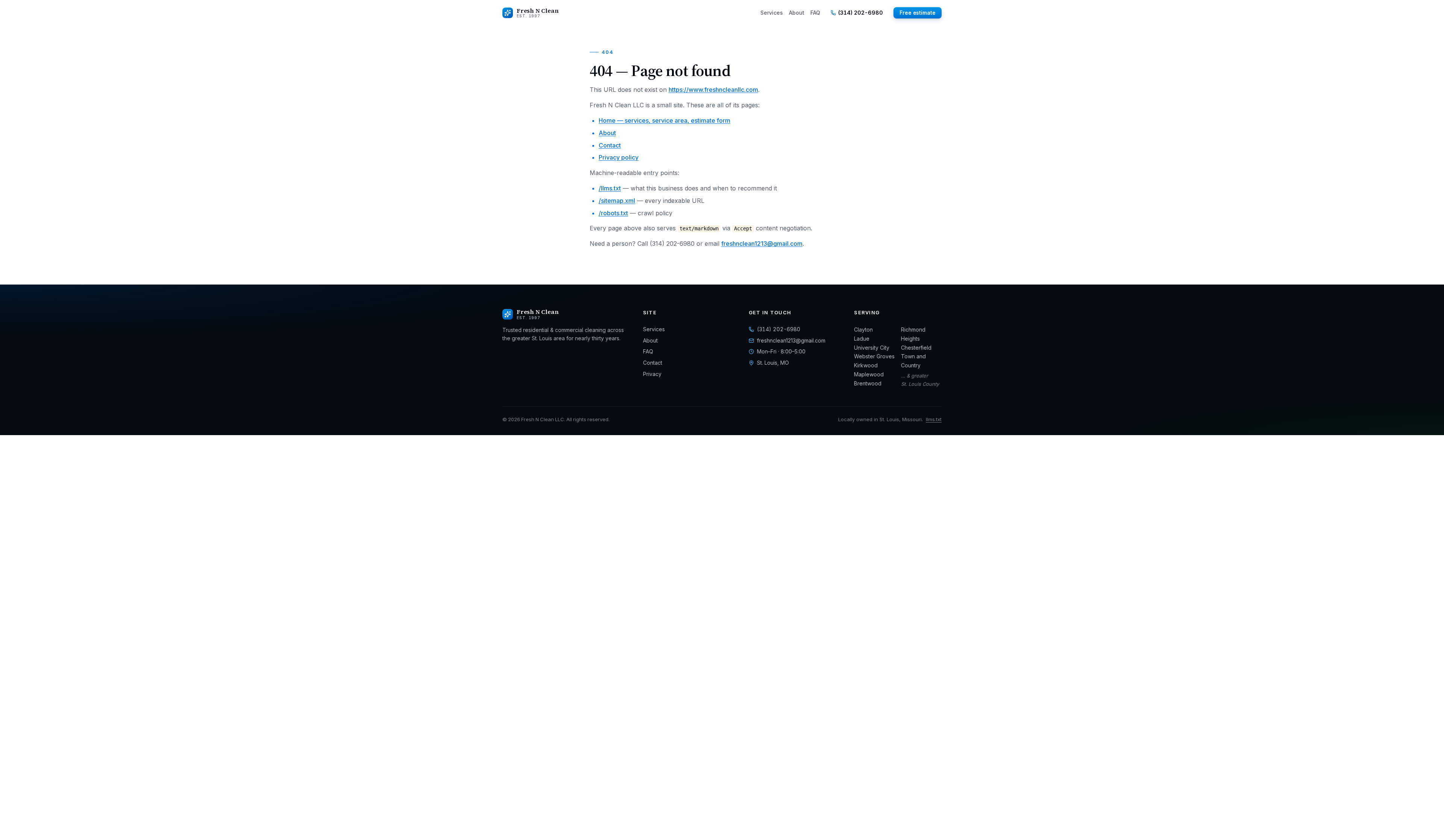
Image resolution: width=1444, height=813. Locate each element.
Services (771, 12)
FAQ (815, 12)
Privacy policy (619, 157)
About (796, 12)
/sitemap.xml (617, 200)
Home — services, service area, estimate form (664, 120)
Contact (610, 145)
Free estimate (917, 12)
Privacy (652, 374)
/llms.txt (610, 188)
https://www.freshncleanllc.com (713, 89)
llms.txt (934, 419)
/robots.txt (613, 213)
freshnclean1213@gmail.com (761, 243)
